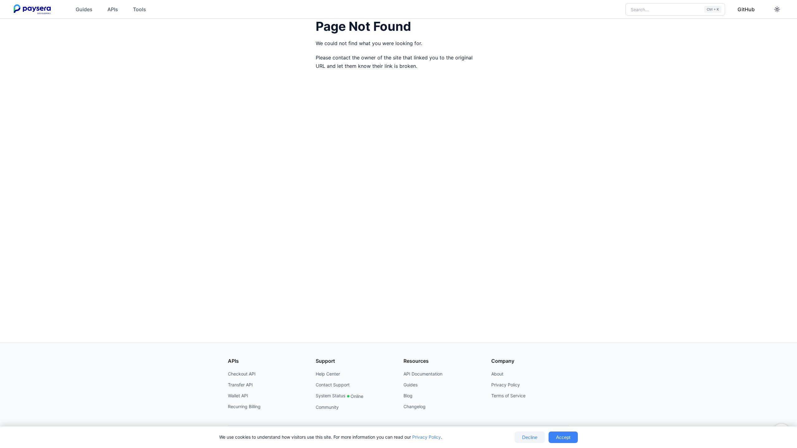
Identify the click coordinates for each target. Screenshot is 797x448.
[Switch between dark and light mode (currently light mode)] (777, 9)
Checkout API (242, 373)
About (497, 373)
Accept (563, 437)
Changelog (414, 406)
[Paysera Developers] (33, 9)
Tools (139, 9)
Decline (529, 437)
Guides (84, 9)
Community (327, 407)
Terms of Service (508, 395)
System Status (339, 396)
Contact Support (333, 384)
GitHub (746, 9)
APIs (112, 9)
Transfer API (240, 384)
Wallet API (238, 395)
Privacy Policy (426, 437)
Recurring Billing (244, 406)
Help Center (328, 373)
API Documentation (422, 373)
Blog (408, 395)
